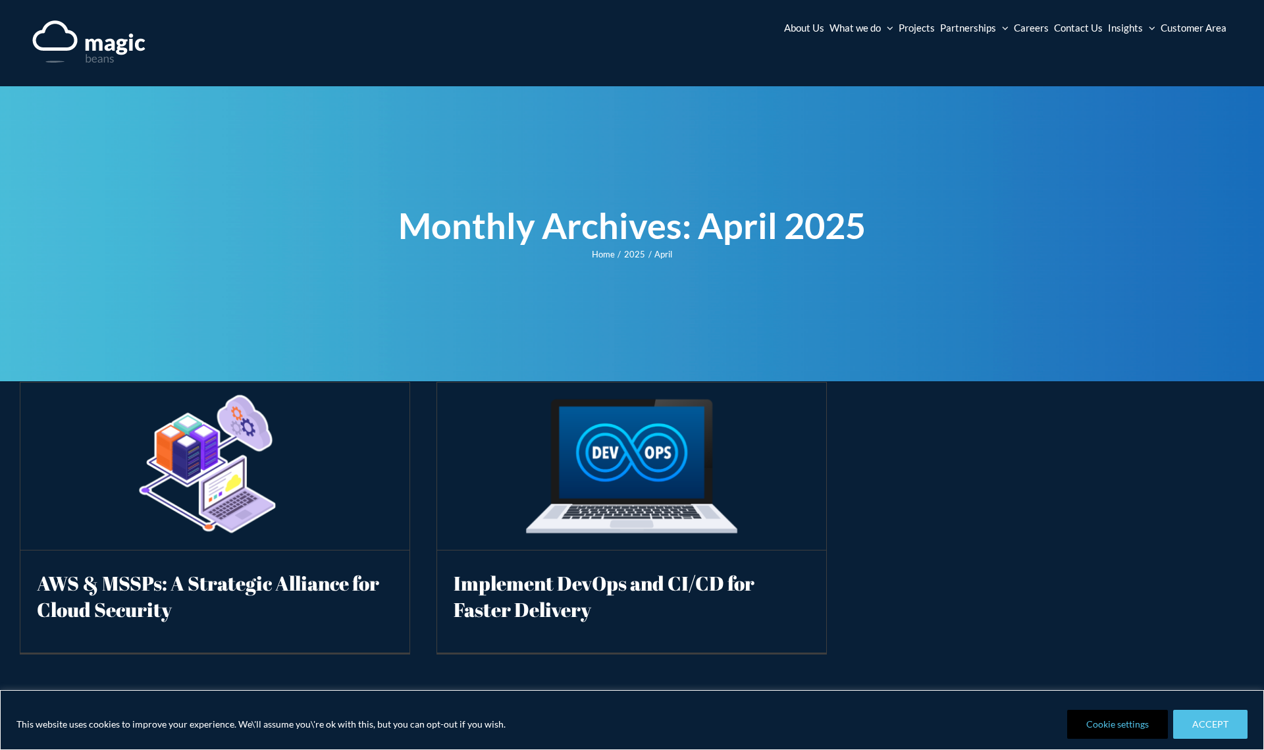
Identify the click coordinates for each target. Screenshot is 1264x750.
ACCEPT (1210, 724)
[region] (632, 720)
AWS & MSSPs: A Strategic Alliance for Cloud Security (208, 596)
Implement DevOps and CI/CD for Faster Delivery (604, 596)
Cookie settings (1117, 724)
